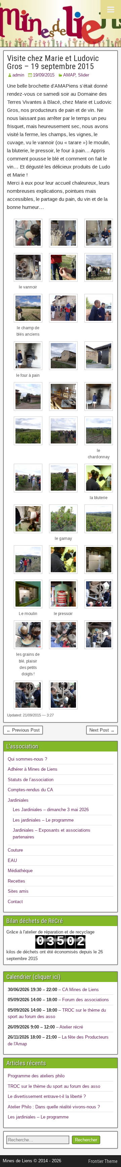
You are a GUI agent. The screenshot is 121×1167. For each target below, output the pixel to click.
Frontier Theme (103, 1161)
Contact (15, 901)
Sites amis (18, 891)
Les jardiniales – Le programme (43, 820)
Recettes (16, 881)
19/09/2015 (43, 75)
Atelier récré (71, 1027)
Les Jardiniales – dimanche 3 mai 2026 (51, 809)
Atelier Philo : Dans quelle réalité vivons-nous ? (54, 1106)
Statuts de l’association (30, 779)
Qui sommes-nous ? (27, 759)
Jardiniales (18, 800)
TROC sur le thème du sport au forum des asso (54, 1086)
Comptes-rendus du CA (30, 789)
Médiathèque (20, 870)
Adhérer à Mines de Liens (32, 769)
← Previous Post (23, 730)
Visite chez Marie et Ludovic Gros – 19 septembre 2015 (53, 62)
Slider (83, 75)
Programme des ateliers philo (36, 1075)
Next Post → (102, 730)
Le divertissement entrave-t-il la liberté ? (47, 1096)
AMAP (69, 75)
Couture (15, 850)
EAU (12, 860)
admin (18, 75)
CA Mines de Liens (80, 989)
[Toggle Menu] (110, 9)
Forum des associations (85, 999)
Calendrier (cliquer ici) (33, 976)
